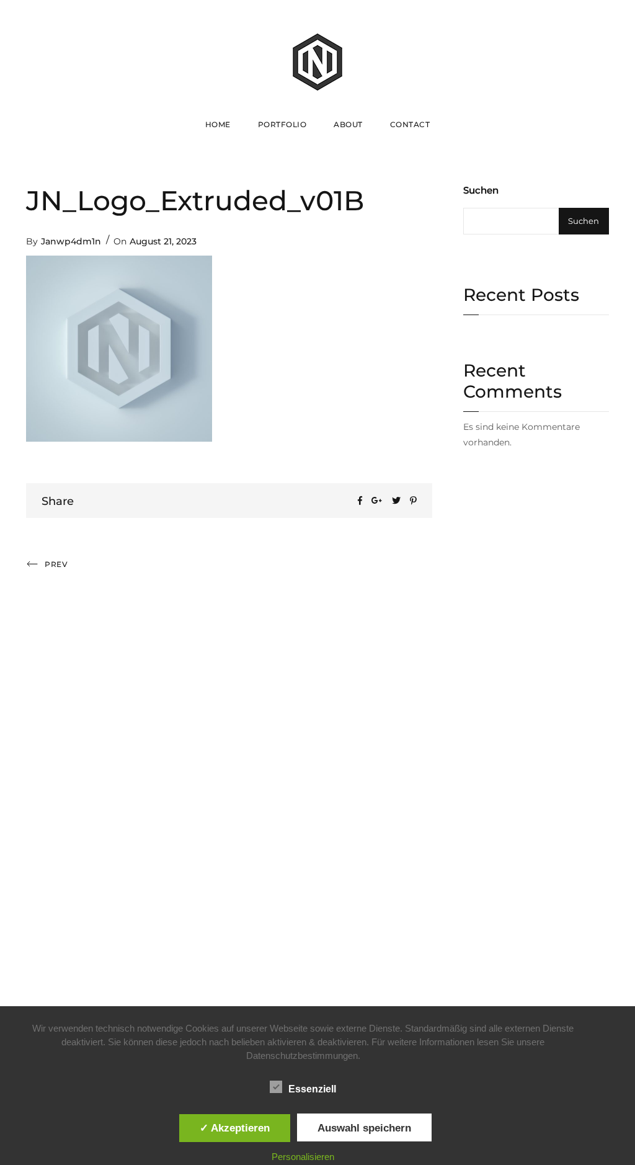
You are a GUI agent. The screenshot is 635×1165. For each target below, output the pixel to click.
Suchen (481, 190)
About (348, 124)
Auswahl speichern (364, 1127)
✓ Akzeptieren (235, 1127)
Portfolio (282, 124)
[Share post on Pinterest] (413, 500)
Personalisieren (303, 1156)
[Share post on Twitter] (396, 500)
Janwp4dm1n (71, 241)
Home (218, 124)
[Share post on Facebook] (360, 500)
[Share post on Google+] (377, 500)
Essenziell (312, 1089)
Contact (410, 124)
